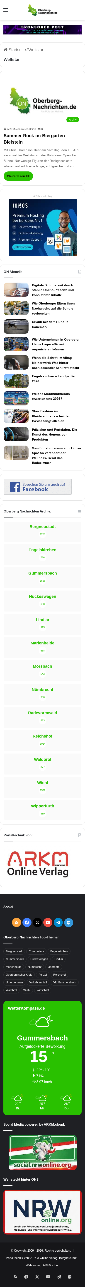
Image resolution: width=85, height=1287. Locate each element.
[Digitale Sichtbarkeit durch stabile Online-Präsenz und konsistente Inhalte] (16, 290)
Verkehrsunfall (38, 982)
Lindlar (58, 959)
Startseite (16, 49)
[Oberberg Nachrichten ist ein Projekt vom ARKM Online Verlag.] (38, 880)
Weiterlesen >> (18, 176)
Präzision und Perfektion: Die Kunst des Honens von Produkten (54, 434)
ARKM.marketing (42, 196)
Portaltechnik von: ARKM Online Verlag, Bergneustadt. (42, 1258)
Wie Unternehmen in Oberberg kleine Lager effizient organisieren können (55, 344)
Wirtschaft (43, 990)
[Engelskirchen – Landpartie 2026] (16, 381)
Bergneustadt (14, 951)
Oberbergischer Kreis (19, 974)
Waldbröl (11, 990)
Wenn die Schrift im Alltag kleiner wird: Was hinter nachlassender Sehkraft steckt (55, 362)
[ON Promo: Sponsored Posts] (42, 29)
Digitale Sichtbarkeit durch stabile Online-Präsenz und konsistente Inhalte (53, 290)
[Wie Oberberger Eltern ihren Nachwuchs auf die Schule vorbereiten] (16, 308)
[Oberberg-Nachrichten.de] (42, 10)
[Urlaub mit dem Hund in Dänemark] (16, 326)
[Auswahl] (5, 12)
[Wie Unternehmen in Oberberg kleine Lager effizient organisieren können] (16, 344)
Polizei (43, 974)
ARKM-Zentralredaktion (21, 129)
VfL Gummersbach (64, 982)
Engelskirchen (59, 951)
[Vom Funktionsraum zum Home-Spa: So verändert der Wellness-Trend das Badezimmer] (16, 453)
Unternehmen (14, 982)
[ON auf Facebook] (38, 493)
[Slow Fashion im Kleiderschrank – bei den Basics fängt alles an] (16, 416)
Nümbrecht (34, 967)
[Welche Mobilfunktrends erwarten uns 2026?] (16, 398)
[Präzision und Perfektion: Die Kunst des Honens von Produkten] (16, 434)
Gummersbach (15, 959)
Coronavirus (36, 951)
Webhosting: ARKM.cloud (42, 1265)
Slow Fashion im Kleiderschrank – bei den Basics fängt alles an (51, 416)
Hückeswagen (39, 959)
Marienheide (14, 967)
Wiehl (26, 990)
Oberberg (54, 967)
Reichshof (59, 974)
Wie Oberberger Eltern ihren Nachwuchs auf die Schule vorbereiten (53, 308)
